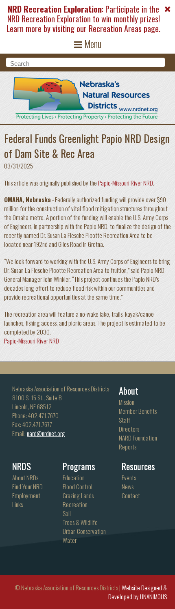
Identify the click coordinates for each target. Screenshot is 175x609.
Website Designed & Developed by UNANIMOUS (137, 592)
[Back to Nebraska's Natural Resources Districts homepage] (86, 96)
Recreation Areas (115, 28)
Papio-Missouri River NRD (125, 182)
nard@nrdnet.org (46, 433)
